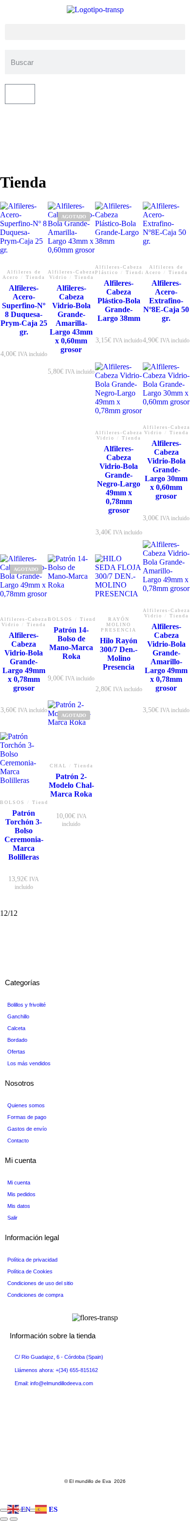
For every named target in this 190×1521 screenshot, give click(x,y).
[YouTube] (8, 135)
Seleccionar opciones (119, 614)
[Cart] (20, 94)
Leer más (71, 273)
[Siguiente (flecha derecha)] (14, 1519)
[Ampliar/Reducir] (4, 1510)
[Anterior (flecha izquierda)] (4, 1519)
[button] (95, 32)
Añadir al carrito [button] (119, 263)
